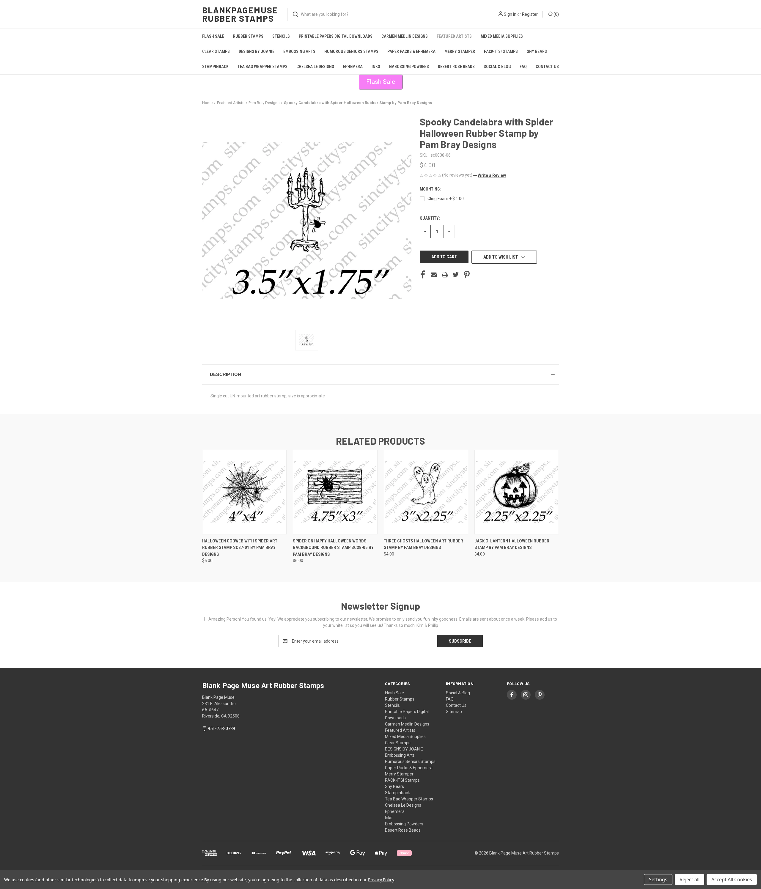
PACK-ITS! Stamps (501, 51)
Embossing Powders (409, 66)
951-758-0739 (221, 728)
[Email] (434, 274)
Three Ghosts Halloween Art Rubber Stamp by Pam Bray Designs (423, 544)
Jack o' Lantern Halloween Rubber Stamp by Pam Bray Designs (511, 544)
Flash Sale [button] (380, 81)
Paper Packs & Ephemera (411, 51)
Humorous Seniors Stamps (351, 51)
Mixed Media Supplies (502, 36)
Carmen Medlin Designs (404, 36)
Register (530, 14)
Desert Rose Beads (456, 66)
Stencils (281, 36)
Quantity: (430, 218)
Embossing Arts (299, 51)
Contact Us (547, 66)
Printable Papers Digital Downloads (335, 36)
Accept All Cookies (731, 879)
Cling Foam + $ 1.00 (445, 198)
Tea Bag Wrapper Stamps (262, 66)
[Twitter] (456, 274)
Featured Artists (454, 36)
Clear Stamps (216, 51)
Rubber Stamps (248, 36)
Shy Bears (537, 51)
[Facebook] (423, 274)
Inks (376, 66)
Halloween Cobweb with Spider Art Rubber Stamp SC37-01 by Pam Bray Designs (239, 547)
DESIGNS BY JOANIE (256, 51)
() (556, 14)
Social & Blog (497, 66)
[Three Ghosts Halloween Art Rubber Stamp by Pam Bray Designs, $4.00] (426, 492)
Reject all (689, 879)
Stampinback (215, 66)
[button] (489, 175)
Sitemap (454, 711)
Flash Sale (213, 36)
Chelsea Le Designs (315, 66)
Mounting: (430, 189)
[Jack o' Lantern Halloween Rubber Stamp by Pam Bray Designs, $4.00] (517, 492)
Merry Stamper (459, 51)
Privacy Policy (381, 879)
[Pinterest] (467, 274)
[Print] (445, 274)
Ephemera (353, 66)
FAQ (523, 66)
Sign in (510, 14)
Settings (658, 879)
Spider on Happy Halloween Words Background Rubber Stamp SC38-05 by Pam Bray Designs (333, 547)
